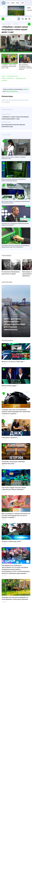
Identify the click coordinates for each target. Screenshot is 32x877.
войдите (25, 89)
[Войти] (26, 19)
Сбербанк (4, 80)
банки (3, 76)
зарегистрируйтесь (12, 91)
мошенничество (21, 78)
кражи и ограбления (8, 78)
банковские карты (12, 76)
